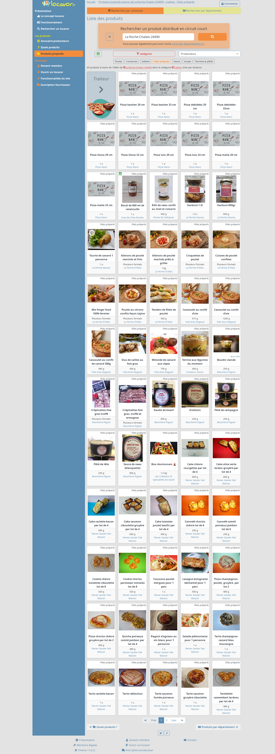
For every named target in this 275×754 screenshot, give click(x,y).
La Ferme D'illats (132, 267)
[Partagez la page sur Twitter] (161, 733)
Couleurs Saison (195, 372)
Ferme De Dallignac (163, 217)
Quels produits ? (106, 727)
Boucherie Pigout (226, 372)
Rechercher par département (204, 10)
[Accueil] (59, 3)
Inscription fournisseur (55, 85)
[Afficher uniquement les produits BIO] (98, 54)
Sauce (177, 61)
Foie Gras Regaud (195, 321)
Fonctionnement (51, 22)
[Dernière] (181, 720)
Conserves (132, 61)
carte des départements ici (188, 44)
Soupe (187, 61)
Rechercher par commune (127, 10)
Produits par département (218, 727)
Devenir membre (51, 65)
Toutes (118, 61)
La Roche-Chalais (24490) (138, 67)
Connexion (231, 3)
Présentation (86, 740)
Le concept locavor (52, 16)
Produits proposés (52, 53)
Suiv (173, 720)
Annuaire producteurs (54, 41)
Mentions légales (86, 745)
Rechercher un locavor (54, 28)
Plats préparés (161, 61)
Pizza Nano (132, 116)
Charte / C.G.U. (87, 750)
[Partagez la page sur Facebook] (167, 733)
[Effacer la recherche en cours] (109, 37)
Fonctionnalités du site (55, 78)
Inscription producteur (139, 750)
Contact (192, 740)
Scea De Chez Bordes (132, 217)
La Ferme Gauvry (195, 217)
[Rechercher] (212, 37)
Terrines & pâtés (204, 61)
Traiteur (178, 67)
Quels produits (50, 47)
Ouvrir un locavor (51, 72)
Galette (146, 61)
